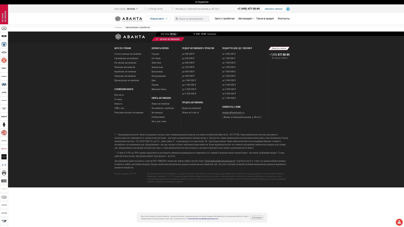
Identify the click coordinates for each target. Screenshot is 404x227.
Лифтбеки (156, 62)
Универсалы (157, 67)
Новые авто (157, 18)
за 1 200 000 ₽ (229, 62)
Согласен (256, 217)
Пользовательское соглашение (128, 112)
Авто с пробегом (225, 18)
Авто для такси (159, 121)
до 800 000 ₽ (188, 71)
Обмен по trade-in (190, 112)
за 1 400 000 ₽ (229, 71)
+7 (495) (280, 54)
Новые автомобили (160, 103)
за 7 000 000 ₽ (229, 97)
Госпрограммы (158, 116)
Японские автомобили (124, 67)
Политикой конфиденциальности (203, 219)
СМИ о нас (119, 108)
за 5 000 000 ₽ (229, 93)
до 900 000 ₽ (188, 75)
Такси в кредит (265, 18)
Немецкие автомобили (125, 75)
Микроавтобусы (159, 89)
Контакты (284, 18)
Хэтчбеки (156, 58)
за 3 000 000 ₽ (229, 89)
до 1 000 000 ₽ (189, 80)
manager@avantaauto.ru (233, 112)
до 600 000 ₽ (188, 62)
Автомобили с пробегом (163, 108)
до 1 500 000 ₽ (189, 84)
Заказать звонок (273, 9)
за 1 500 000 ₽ (229, 75)
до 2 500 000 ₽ (189, 93)
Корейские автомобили (125, 71)
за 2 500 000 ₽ (229, 84)
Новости (118, 103)
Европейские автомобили (126, 58)
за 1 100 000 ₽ (228, 58)
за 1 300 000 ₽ (229, 67)
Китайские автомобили (125, 62)
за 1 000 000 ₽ (229, 53)
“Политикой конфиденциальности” (220, 160)
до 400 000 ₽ (188, 53)
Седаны (155, 53)
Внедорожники (159, 75)
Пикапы (155, 84)
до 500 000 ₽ (188, 58)
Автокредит (245, 18)
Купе (154, 80)
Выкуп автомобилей (191, 108)
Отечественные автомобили (127, 53)
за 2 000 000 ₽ (229, 80)
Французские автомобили (126, 80)
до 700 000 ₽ (188, 67)
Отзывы (118, 99)
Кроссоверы (157, 71)
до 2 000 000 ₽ (189, 89)
